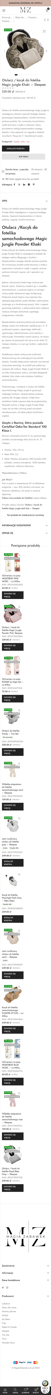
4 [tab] (24, 74)
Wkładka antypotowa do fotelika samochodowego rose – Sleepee (12, 1118)
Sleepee (5, 1330)
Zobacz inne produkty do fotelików (17, 497)
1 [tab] (16, 74)
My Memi (6, 1319)
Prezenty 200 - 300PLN (7, 21)
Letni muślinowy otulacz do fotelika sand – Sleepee (10, 954)
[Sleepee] (2, 104)
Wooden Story (8, 1342)
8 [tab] (33, 74)
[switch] (45, 1391)
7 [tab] (31, 74)
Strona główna (7, 17)
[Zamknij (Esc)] (29, 1375)
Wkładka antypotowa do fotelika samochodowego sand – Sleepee (12, 788)
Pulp (4, 1323)
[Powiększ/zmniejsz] (6, 1375)
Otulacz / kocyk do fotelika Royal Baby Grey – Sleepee (11, 1171)
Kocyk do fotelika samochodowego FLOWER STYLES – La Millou (12, 1012)
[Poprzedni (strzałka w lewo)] (8, 1381)
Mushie (5, 1315)
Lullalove (6, 1303)
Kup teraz (23, 156)
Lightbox (44, 31)
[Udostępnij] (21, 1375)
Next (46, 51)
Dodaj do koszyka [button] (8, 862)
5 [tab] (26, 74)
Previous (4, 51)
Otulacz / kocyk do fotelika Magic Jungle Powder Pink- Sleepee (12, 630)
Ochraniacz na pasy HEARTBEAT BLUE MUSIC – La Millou (11, 1064)
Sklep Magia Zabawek (20, 17)
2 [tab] (19, 74)
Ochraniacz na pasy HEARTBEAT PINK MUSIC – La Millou (11, 578)
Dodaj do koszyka (16, 148)
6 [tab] (28, 74)
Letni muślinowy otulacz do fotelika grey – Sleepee (10, 841)
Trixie (4, 1338)
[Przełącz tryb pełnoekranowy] (13, 1375)
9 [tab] (35, 74)
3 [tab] (21, 74)
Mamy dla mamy (9, 1307)
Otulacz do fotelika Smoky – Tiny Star (10, 732)
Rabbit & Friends (9, 1327)
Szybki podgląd (19, 555)
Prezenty (32, 17)
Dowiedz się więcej (10, 595)
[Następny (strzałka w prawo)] (20, 1381)
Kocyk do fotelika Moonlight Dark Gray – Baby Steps (11, 897)
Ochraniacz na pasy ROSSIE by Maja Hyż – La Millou (13, 681)
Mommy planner (9, 1311)
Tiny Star (5, 1334)
